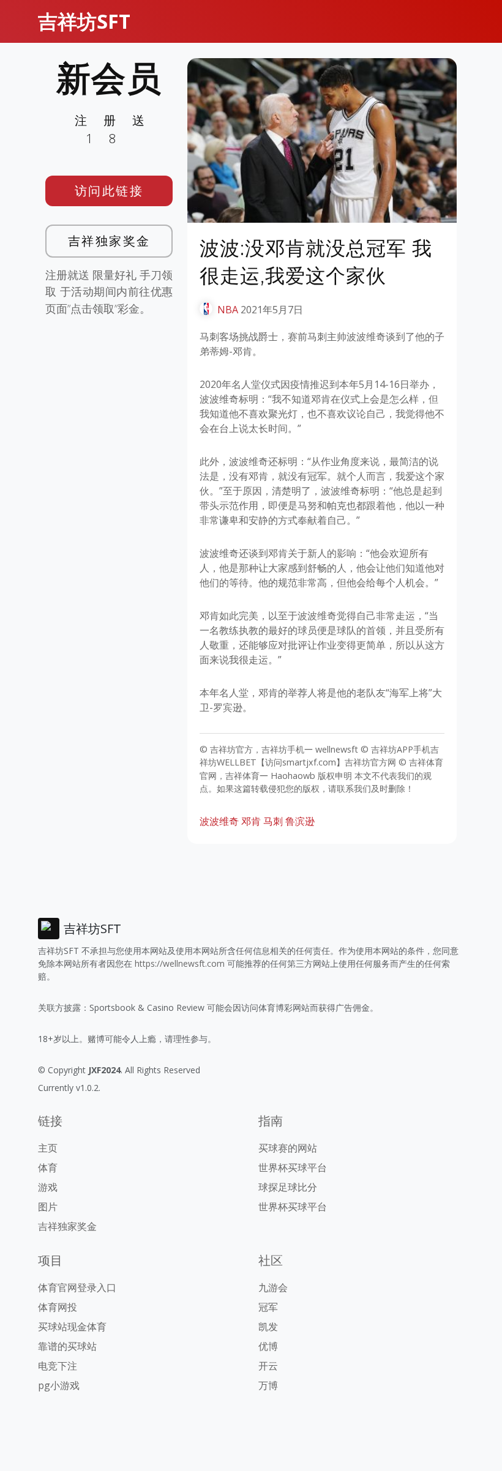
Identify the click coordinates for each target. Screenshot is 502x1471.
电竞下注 (57, 1365)
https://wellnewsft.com (180, 963)
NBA (227, 309)
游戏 (48, 1187)
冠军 (268, 1307)
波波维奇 (219, 821)
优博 (268, 1346)
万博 (268, 1385)
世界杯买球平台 (292, 1167)
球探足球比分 (287, 1187)
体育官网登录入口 (77, 1287)
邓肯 (251, 821)
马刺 (273, 821)
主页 (48, 1148)
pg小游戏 (59, 1385)
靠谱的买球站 (67, 1346)
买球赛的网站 (287, 1148)
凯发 (268, 1326)
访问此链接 (109, 190)
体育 (48, 1167)
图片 (48, 1206)
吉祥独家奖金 (109, 241)
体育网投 (57, 1307)
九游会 (273, 1287)
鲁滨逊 (300, 821)
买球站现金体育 (72, 1326)
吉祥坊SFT (84, 21)
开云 (268, 1365)
